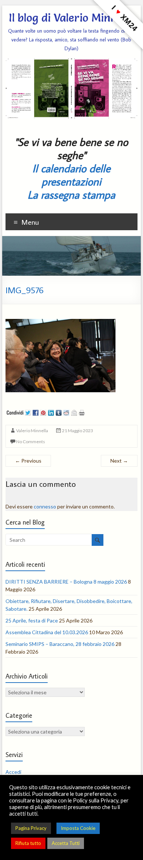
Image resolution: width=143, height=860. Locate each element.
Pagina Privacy (31, 828)
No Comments (30, 441)
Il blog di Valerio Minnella (71, 18)
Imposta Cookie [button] (78, 828)
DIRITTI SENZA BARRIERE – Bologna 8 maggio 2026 (66, 581)
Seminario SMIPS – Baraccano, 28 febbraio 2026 (60, 644)
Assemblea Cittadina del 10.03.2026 (47, 632)
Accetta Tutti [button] (66, 843)
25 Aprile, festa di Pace (32, 620)
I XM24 (124, 18)
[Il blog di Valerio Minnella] (71, 239)
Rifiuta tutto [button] (28, 843)
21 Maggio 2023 (77, 430)
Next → (119, 460)
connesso (45, 506)
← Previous (28, 460)
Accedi (13, 772)
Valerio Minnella (32, 430)
